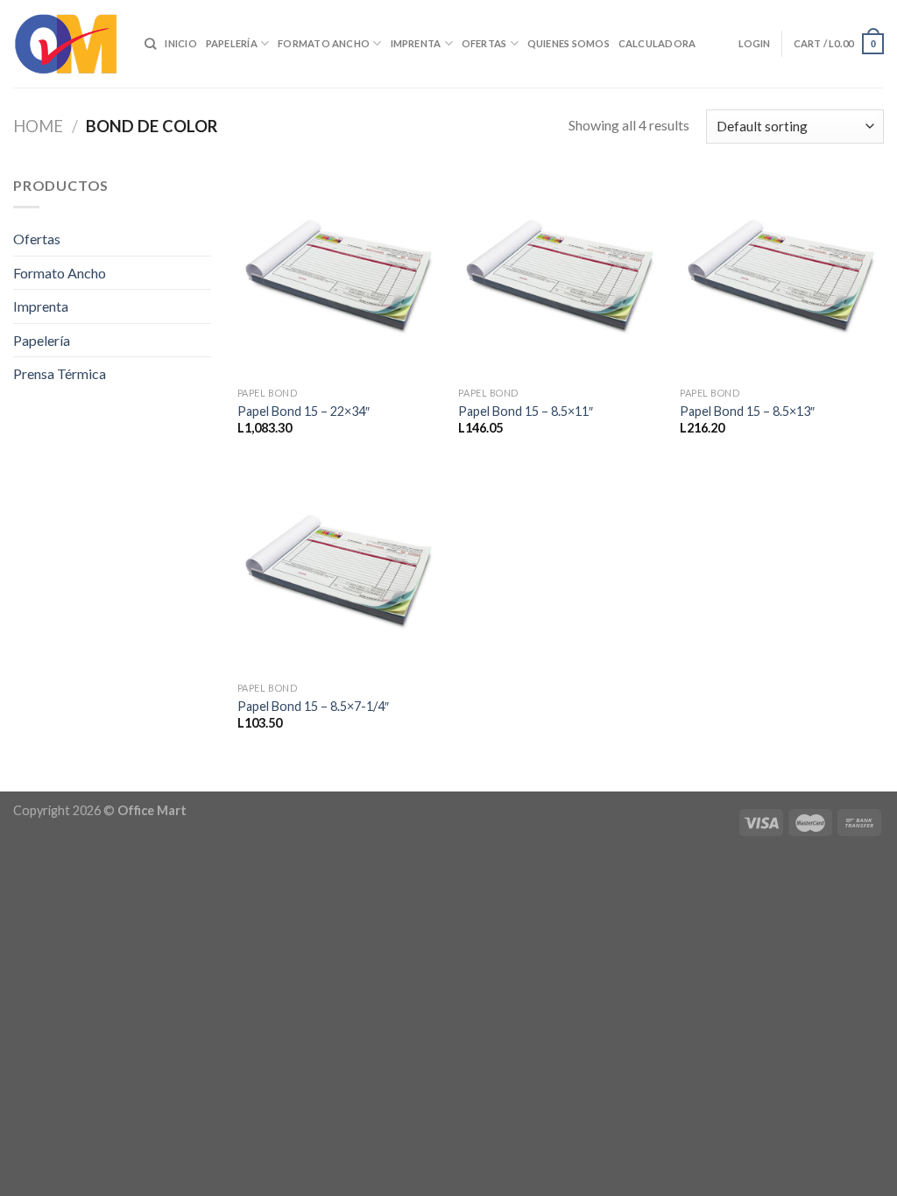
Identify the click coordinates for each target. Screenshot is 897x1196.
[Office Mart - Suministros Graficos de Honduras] (65, 43)
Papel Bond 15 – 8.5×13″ (747, 411)
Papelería (232, 43)
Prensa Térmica (59, 373)
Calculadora (657, 43)
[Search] (150, 44)
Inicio (180, 43)
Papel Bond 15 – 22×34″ (303, 411)
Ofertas (484, 43)
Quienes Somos (568, 43)
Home (38, 126)
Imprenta (416, 43)
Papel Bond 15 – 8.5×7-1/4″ (313, 706)
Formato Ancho (324, 43)
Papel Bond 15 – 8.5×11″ (525, 411)
